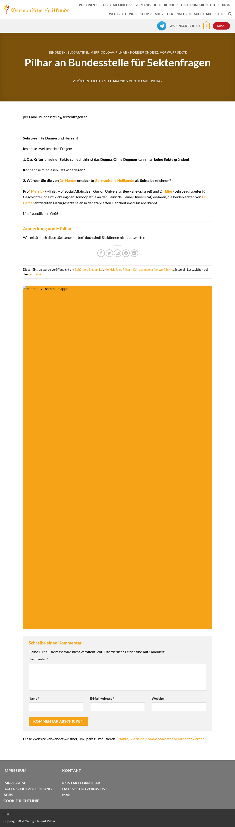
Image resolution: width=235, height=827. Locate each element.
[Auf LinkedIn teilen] (134, 253)
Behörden (57, 52)
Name (34, 698)
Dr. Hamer (67, 180)
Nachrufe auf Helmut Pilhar (200, 14)
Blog (7, 814)
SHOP (144, 14)
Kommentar (38, 659)
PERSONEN (87, 5)
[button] (190, 25)
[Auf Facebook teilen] (101, 253)
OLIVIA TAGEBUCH (115, 5)
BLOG (226, 5)
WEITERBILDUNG (121, 14)
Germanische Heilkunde (114, 180)
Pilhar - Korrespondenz (137, 52)
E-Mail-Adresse (102, 698)
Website (158, 698)
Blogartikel (78, 52)
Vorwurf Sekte (173, 52)
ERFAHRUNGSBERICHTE (198, 5)
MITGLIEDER (164, 14)
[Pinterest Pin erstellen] (126, 253)
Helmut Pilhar (149, 81)
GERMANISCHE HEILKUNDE (155, 5)
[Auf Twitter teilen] (109, 253)
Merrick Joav (102, 52)
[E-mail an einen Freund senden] (117, 253)
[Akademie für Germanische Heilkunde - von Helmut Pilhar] (36, 9)
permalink (35, 274)
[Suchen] (230, 14)
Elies (169, 191)
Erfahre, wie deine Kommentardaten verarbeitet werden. (161, 739)
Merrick (38, 191)
